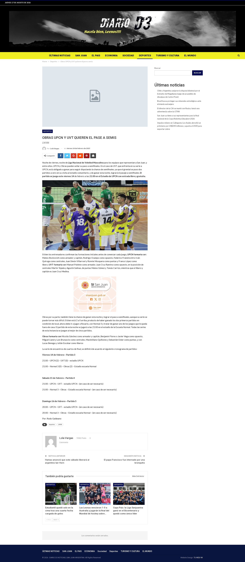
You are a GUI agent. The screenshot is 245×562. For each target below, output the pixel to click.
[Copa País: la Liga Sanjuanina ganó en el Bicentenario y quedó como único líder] (129, 494)
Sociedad (128, 55)
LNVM (60, 424)
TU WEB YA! (198, 558)
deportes (52, 424)
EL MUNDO (190, 55)
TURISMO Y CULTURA (167, 55)
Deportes (145, 55)
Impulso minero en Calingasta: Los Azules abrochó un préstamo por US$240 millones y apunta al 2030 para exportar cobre (179, 126)
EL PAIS (96, 55)
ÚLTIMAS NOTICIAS (59, 55)
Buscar (157, 68)
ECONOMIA (111, 55)
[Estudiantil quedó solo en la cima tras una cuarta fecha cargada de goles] (61, 494)
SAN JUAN (81, 55)
